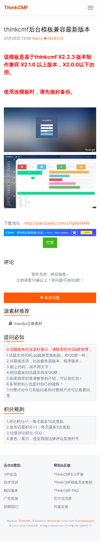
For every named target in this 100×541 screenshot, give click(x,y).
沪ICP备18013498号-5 (78, 525)
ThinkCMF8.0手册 (69, 474)
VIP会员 (10, 474)
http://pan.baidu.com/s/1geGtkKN (56, 223)
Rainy (37, 38)
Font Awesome (84, 520)
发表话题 (51, 297)
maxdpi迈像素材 (27, 323)
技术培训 (11, 482)
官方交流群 (63, 498)
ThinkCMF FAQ (66, 490)
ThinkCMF (16, 8)
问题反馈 (61, 506)
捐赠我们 (11, 506)
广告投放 (11, 498)
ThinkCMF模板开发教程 (73, 482)
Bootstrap (53, 520)
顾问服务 (11, 490)
